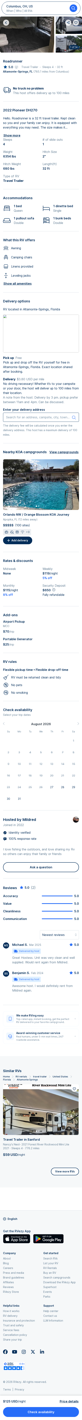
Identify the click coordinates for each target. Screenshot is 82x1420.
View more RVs (65, 1171)
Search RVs (50, 1258)
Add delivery (19, 540)
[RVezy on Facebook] (5, 1352)
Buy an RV (49, 1272)
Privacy (19, 1389)
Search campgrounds (56, 1277)
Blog (6, 1263)
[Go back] (6, 23)
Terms (7, 1389)
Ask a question (41, 867)
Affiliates (8, 1282)
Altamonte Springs (27, 1079)
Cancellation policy (15, 1334)
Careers (8, 1268)
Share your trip (12, 1339)
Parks (46, 1296)
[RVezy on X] (33, 1352)
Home (6, 1076)
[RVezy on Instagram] (23, 1352)
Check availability (41, 1412)
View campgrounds (64, 452)
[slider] (8, 67)
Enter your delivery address (24, 410)
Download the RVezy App (59, 1282)
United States (60, 1076)
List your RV (50, 1263)
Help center (50, 1311)
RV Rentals (50, 1268)
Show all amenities (17, 283)
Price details (69, 1401)
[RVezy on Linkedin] (42, 1352)
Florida (7, 1079)
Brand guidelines (13, 1277)
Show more (11, 135)
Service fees (11, 1330)
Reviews (8, 1287)
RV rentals (21, 1076)
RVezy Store (11, 1291)
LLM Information (53, 1320)
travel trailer (40, 1076)
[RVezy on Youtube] (14, 1352)
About (7, 1258)
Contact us (50, 1315)
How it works (11, 1311)
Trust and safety (13, 1325)
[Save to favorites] (74, 1089)
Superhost (49, 1287)
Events (47, 1291)
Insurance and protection (19, 1320)
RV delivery (10, 1315)
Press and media (13, 1272)
